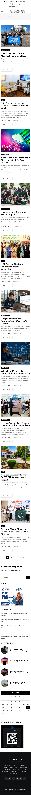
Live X (19, 773)
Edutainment (7, 765)
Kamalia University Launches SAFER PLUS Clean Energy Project (15, 477)
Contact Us (25, 771)
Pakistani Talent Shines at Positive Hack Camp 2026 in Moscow (14, 531)
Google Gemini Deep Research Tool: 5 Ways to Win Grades (15, 321)
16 (28, 705)
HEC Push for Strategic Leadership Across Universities (12, 266)
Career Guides (13, 767)
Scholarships (16, 769)
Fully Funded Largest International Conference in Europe (19, 673)
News (5, 767)
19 (11, 707)
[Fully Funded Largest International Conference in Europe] (4, 672)
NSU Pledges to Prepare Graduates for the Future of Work (14, 105)
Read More (5, 69)
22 (24, 707)
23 (28, 707)
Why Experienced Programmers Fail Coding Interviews (18, 651)
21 (19, 707)
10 (3, 705)
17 (3, 707)
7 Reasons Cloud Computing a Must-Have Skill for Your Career (15, 160)
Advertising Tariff (14, 6)
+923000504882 (21, 1)
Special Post (24, 765)
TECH (18, 771)
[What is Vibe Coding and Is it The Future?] (4, 661)
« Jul (2, 717)
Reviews (15, 765)
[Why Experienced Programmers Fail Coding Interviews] (4, 650)
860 (20, 558)
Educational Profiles (9, 771)
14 (19, 705)
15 (24, 705)
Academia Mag (6, 66)
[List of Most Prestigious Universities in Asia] (4, 683)
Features (7, 769)
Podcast (24, 769)
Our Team (12, 773)
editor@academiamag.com (15, 4)
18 (7, 707)
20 (15, 707)
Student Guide (23, 767)
